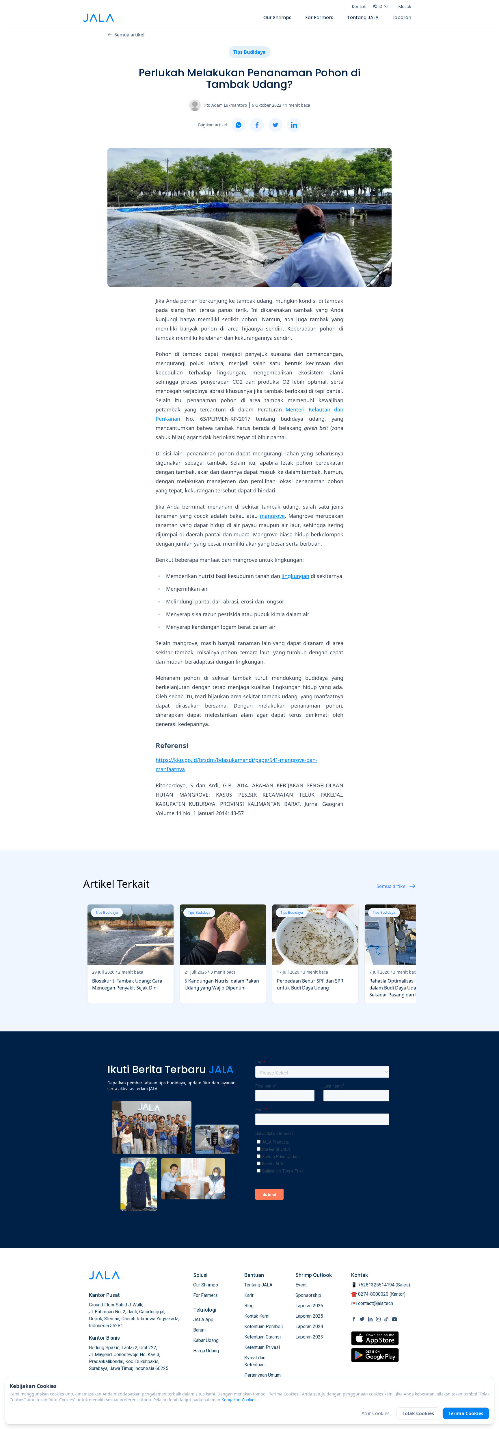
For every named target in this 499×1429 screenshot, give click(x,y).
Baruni (199, 1330)
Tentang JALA (363, 17)
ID (380, 6)
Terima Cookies (465, 1413)
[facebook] (257, 125)
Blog (249, 1305)
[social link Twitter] (362, 1319)
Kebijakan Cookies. (239, 1399)
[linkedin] (294, 125)
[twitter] (275, 125)
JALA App (203, 1319)
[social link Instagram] (378, 1319)
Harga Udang (206, 1351)
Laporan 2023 (309, 1337)
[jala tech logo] (98, 18)
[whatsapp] (238, 125)
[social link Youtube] (394, 1319)
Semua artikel (129, 35)
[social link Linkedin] (370, 1319)
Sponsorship (308, 1295)
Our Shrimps (277, 17)
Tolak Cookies (418, 1413)
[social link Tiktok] (386, 1319)
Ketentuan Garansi (262, 1337)
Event (301, 1285)
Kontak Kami (256, 1316)
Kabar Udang (206, 1340)
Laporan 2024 (309, 1326)
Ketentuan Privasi (262, 1347)
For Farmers (319, 17)
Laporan (401, 17)
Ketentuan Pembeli (263, 1326)
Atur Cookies (376, 1413)
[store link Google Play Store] (375, 1355)
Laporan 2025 (309, 1316)
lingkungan (295, 576)
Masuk (405, 7)
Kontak (359, 7)
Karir (249, 1295)
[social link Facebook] (354, 1319)
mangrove (272, 515)
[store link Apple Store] (375, 1338)
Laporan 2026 (309, 1305)
